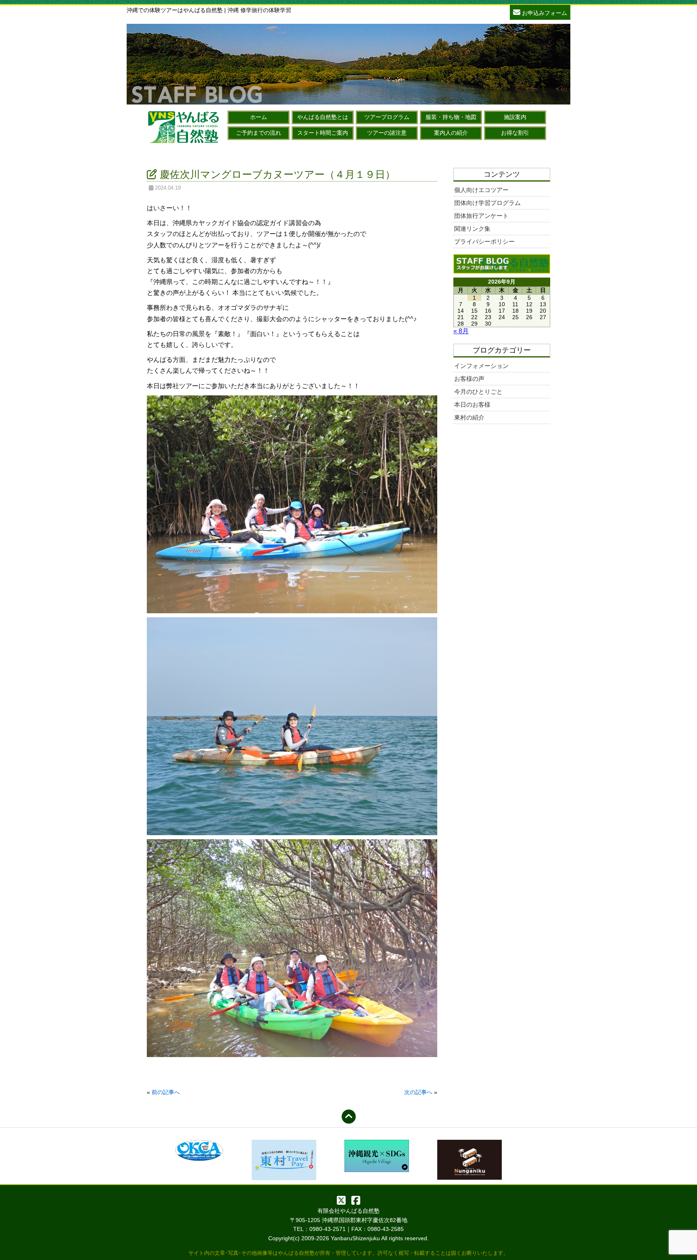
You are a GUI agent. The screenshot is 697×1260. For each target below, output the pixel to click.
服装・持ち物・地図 (451, 117)
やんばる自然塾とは (322, 117)
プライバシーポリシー (484, 241)
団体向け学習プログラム (487, 202)
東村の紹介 (469, 417)
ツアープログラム (386, 117)
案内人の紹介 (451, 133)
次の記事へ (418, 1092)
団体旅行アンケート (481, 215)
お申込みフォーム (543, 13)
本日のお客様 (472, 404)
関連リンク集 (472, 228)
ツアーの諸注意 (387, 133)
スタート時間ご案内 (322, 133)
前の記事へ (166, 1092)
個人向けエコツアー (481, 189)
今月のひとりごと (478, 391)
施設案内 (515, 117)
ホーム (258, 117)
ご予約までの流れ (258, 133)
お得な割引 (515, 133)
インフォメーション (481, 365)
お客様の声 (469, 378)
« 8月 (461, 331)
